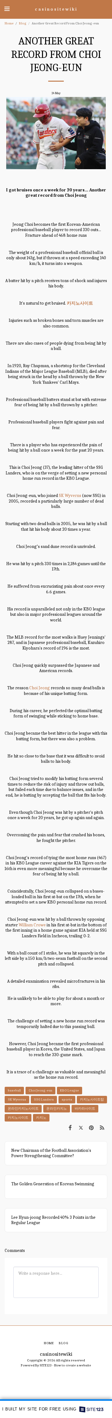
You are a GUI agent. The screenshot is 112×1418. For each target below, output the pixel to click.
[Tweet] (80, 1128)
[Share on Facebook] (70, 1128)
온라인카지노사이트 (23, 1109)
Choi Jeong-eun (40, 1090)
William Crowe (32, 925)
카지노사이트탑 (92, 1099)
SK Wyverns (70, 495)
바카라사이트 (85, 1109)
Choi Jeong (39, 688)
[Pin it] (91, 1128)
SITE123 (46, 1365)
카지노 (41, 1118)
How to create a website (72, 1365)
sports (67, 1099)
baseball (14, 1090)
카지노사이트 (18, 1118)
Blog (22, 23)
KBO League (69, 1090)
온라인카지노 (56, 1109)
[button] (7, 9)
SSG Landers (44, 1099)
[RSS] (102, 1128)
